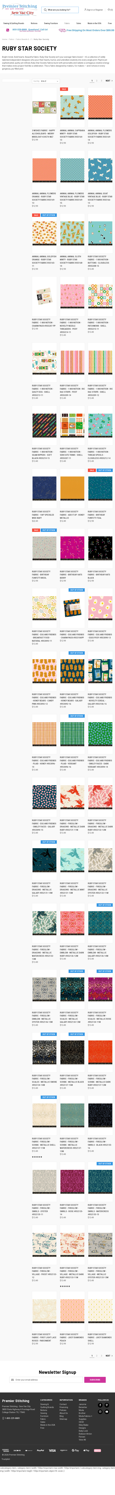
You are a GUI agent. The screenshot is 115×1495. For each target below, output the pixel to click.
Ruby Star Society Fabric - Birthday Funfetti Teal (97, 514)
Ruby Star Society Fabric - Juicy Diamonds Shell (100, 1337)
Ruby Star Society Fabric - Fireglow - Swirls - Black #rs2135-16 (100, 1143)
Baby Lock (83, 1431)
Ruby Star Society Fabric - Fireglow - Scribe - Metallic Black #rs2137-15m (72, 1080)
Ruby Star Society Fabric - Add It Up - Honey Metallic (72, 514)
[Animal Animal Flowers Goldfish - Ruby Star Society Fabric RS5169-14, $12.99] (100, 107)
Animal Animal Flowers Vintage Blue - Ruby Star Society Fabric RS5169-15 (72, 198)
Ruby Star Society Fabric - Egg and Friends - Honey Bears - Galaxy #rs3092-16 (72, 699)
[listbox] (50, 81)
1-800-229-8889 (12, 1418)
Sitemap (63, 1419)
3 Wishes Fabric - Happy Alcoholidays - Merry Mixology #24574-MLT (43, 133)
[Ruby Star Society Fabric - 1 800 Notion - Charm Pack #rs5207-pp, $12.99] (44, 296)
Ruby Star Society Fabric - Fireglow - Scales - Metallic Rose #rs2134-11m (99, 1017)
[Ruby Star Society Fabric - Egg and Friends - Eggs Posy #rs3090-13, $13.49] (100, 608)
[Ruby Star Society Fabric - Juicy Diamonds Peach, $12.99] (72, 1311)
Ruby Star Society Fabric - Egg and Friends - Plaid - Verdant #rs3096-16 (72, 762)
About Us (64, 1413)
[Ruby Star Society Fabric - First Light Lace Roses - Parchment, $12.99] (44, 1311)
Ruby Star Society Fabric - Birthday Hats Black (99, 574)
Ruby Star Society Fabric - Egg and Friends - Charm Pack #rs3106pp (72, 634)
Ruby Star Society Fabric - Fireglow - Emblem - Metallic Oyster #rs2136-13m (42, 1017)
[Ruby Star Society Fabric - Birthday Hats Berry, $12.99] (72, 548)
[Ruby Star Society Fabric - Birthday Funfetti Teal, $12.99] (100, 488)
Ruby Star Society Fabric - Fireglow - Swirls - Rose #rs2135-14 (71, 1210)
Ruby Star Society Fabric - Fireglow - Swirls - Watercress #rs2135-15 (98, 1210)
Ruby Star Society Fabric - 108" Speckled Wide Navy (43, 514)
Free (110, 23)
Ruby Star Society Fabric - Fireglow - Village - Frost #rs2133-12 (44, 1273)
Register (99, 10)
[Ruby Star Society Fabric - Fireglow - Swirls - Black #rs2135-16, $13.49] (100, 1115)
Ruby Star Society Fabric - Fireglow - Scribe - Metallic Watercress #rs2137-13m (71, 1145)
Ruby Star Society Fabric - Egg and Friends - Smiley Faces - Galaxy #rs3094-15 (44, 825)
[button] (29, 30)
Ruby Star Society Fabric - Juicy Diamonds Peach (72, 1337)
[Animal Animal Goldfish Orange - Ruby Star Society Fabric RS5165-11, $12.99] (44, 233)
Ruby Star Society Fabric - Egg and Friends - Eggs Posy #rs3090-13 (100, 634)
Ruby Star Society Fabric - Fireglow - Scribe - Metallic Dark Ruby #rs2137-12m (99, 1080)
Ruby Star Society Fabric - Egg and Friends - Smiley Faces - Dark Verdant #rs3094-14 (100, 762)
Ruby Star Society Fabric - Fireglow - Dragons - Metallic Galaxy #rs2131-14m (42, 888)
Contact (63, 1404)
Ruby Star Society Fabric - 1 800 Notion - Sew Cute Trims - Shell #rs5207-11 (71, 453)
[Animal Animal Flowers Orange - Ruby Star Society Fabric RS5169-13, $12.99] (44, 170)
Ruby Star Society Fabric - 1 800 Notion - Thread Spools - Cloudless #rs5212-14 (99, 453)
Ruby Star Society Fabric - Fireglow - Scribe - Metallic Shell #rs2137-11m (44, 1143)
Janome (82, 1404)
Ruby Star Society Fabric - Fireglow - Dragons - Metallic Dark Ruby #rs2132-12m (100, 825)
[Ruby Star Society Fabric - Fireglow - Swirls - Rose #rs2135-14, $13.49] (72, 1181)
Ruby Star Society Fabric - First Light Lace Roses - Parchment (44, 1337)
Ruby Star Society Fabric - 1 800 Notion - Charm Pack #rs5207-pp (43, 322)
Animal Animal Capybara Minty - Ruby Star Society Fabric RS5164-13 (72, 135)
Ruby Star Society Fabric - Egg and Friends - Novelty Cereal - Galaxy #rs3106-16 (100, 699)
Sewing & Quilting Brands (13, 23)
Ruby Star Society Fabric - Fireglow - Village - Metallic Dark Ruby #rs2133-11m (72, 1273)
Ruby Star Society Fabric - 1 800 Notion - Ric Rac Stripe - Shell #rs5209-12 (100, 390)
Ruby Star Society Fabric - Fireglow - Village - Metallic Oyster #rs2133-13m (98, 1273)
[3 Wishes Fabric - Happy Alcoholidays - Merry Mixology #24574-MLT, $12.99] (44, 107)
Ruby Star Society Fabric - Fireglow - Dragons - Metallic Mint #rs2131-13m (72, 888)
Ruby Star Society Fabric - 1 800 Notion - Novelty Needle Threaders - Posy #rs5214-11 (70, 325)
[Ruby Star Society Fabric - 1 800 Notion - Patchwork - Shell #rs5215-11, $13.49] (100, 296)
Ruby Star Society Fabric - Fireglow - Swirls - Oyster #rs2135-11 (41, 1210)
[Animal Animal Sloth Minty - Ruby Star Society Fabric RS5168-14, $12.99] (72, 233)
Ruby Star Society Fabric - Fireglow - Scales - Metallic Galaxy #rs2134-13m (70, 1017)
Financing (64, 1407)
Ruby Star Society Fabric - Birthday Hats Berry (71, 574)
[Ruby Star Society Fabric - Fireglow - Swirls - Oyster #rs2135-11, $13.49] (44, 1181)
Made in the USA (94, 23)
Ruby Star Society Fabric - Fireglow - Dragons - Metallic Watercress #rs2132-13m (43, 952)
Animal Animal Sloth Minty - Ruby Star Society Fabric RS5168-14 (71, 261)
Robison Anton (85, 1434)
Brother (82, 1413)
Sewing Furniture (51, 23)
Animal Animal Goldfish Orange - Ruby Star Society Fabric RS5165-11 (44, 261)
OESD (81, 1422)
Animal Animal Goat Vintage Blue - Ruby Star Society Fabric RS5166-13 (100, 198)
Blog (62, 1416)
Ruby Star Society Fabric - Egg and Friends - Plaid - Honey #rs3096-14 (44, 762)
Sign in (90, 10)
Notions (34, 23)
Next (108, 81)
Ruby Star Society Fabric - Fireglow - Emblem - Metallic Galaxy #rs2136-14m (98, 951)
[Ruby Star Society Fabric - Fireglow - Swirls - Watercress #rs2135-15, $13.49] (100, 1181)
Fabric (67, 23)
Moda (81, 1410)
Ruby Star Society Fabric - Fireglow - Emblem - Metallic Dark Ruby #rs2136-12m (72, 951)
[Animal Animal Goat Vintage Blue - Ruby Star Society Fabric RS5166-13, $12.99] (100, 170)
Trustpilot (6, 1459)
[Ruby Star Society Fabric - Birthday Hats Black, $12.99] (100, 548)
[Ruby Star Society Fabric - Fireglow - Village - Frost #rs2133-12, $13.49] (44, 1244)
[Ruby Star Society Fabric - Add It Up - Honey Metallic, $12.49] (72, 488)
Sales (78, 23)
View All (82, 1440)
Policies (63, 1410)
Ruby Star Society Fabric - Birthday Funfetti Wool (41, 574)
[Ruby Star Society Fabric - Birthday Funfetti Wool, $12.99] (44, 548)
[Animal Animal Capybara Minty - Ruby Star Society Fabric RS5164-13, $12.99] (72, 107)
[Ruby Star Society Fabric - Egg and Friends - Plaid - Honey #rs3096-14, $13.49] (44, 734)
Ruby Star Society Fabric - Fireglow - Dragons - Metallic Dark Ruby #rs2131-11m (72, 825)
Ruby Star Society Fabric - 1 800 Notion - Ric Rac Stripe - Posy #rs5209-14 (72, 390)
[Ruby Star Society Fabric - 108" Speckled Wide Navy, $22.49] (44, 488)
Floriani (82, 1437)
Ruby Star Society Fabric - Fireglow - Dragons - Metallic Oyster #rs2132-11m (98, 888)
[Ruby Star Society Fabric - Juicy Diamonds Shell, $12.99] (100, 1311)
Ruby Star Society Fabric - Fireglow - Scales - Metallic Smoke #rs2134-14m (44, 1080)
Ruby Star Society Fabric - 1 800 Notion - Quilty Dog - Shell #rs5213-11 (42, 390)
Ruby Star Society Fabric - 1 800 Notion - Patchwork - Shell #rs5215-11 (98, 324)
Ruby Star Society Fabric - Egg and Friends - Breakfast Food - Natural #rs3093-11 (44, 636)
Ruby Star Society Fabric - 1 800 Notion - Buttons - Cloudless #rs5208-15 (98, 261)
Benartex (83, 1407)
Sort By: (37, 81)
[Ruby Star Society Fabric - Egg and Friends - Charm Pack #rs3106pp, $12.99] (72, 608)
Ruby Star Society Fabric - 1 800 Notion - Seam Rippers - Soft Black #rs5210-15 (42, 453)
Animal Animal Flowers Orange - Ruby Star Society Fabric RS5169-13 (44, 198)
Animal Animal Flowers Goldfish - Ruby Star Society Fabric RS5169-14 (100, 135)
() (111, 10)
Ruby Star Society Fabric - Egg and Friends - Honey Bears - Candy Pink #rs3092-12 (44, 699)
